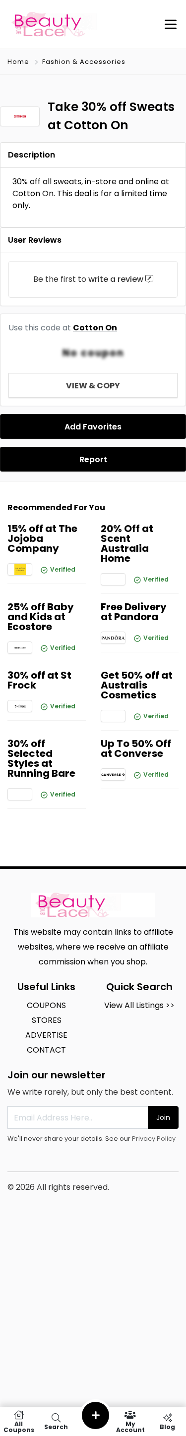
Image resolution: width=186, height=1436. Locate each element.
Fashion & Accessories (83, 61)
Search (56, 1426)
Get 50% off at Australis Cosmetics (137, 685)
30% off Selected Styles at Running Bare (41, 758)
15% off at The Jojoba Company (42, 538)
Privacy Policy (154, 1138)
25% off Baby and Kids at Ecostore (40, 617)
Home (18, 61)
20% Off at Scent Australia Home (127, 543)
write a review (115, 279)
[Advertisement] (93, 1339)
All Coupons (18, 1426)
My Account (130, 1426)
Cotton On (95, 327)
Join (163, 1117)
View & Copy (93, 385)
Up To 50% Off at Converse (136, 748)
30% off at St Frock (39, 680)
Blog (167, 1426)
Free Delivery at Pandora (134, 612)
